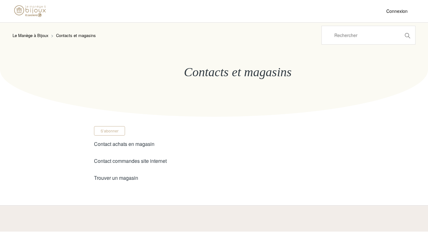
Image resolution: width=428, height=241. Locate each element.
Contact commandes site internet (130, 160)
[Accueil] (30, 11)
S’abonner (109, 130)
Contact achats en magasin (124, 143)
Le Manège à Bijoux (31, 35)
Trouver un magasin (116, 177)
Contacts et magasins (76, 35)
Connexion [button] (397, 11)
